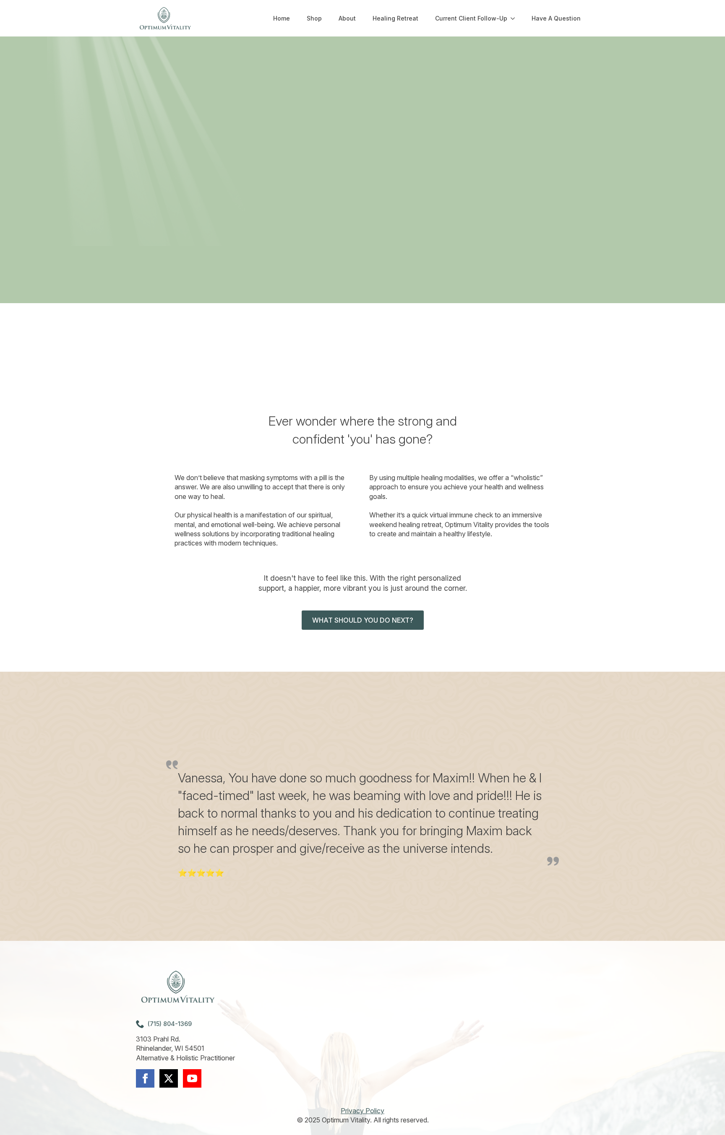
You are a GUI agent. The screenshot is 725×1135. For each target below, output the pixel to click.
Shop (314, 18)
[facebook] (145, 1078)
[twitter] (168, 1078)
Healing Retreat (395, 18)
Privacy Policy (362, 1110)
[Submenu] (515, 18)
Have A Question (556, 18)
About (347, 18)
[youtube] (192, 1078)
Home (281, 18)
